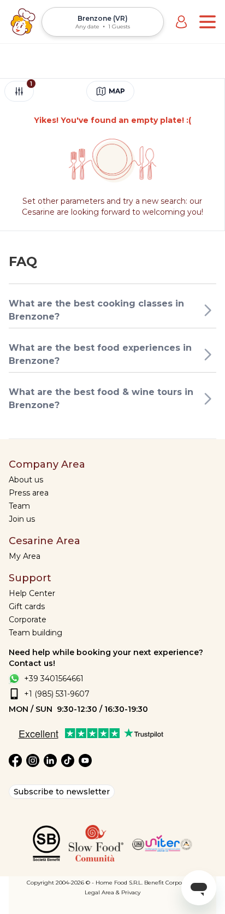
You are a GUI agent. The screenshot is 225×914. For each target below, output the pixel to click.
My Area (24, 556)
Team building (35, 633)
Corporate (27, 619)
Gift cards (27, 606)
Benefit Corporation (171, 882)
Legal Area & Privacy (112, 892)
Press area (29, 493)
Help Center (32, 593)
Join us (22, 519)
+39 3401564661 (54, 678)
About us (26, 480)
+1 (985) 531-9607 (57, 694)
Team (19, 506)
